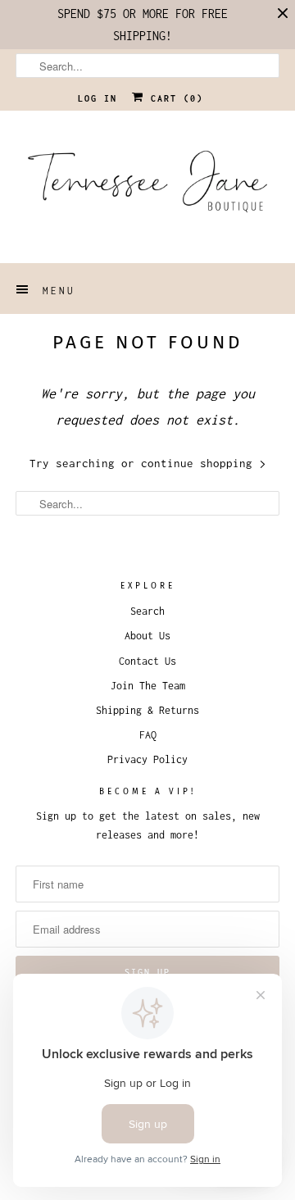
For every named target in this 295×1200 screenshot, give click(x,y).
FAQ (148, 735)
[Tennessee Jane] (147, 187)
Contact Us (147, 661)
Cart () (173, 98)
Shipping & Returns (147, 710)
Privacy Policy (147, 759)
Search (147, 611)
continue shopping (200, 463)
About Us (147, 636)
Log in (97, 98)
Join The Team (148, 686)
